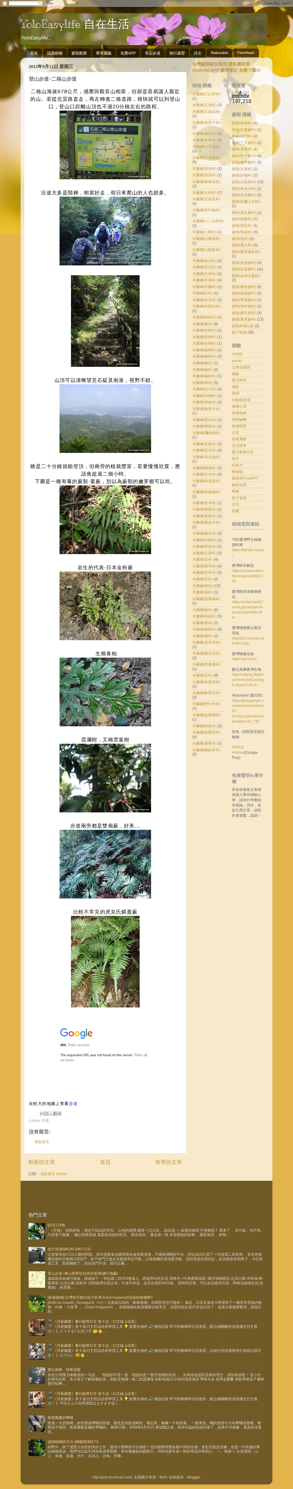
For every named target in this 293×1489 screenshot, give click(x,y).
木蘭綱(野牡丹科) (206, 704)
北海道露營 (241, 367)
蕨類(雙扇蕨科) (244, 300)
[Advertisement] (230, 857)
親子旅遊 (239, 332)
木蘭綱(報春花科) (206, 182)
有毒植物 (239, 413)
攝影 (235, 387)
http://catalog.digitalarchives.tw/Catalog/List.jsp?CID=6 (248, 679)
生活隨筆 (239, 445)
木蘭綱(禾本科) (204, 474)
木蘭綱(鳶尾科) (204, 743)
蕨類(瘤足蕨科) (244, 212)
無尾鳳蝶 (239, 439)
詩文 (198, 53)
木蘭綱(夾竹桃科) (206, 210)
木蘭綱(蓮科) (202, 592)
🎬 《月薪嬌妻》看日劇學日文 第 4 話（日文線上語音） (93, 1321)
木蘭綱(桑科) (202, 324)
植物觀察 (239, 426)
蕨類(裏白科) (242, 245)
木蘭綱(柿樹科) (204, 317)
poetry (237, 361)
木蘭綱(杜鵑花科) (206, 306)
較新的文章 (42, 1162)
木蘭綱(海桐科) (204, 396)
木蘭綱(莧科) (202, 579)
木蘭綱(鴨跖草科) (206, 750)
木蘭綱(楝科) (202, 363)
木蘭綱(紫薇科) (204, 516)
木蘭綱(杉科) (202, 293)
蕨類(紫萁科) (242, 225)
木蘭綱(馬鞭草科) (206, 732)
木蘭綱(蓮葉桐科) (206, 599)
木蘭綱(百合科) (204, 450)
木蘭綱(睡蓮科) (204, 468)
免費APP (128, 53)
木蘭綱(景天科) (204, 267)
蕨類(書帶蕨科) (244, 162)
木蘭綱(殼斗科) (204, 389)
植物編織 (239, 419)
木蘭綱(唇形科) (204, 168)
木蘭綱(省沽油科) (206, 457)
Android (238, 752)
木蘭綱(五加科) (204, 105)
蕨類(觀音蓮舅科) (246, 252)
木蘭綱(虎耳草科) (206, 642)
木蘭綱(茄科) (202, 559)
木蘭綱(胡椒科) (204, 540)
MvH (163, 1477)
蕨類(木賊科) (242, 169)
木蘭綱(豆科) (202, 675)
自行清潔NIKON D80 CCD (69, 1249)
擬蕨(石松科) (242, 136)
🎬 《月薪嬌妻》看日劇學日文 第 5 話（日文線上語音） (93, 1393)
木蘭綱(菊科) (202, 586)
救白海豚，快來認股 (64, 1369)
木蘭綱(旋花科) (204, 261)
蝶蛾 (235, 491)
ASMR (237, 354)
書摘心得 (239, 406)
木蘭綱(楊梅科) (204, 350)
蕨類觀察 (79, 53)
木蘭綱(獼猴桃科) (206, 433)
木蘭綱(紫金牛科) (206, 522)
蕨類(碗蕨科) (242, 219)
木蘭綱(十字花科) (206, 146)
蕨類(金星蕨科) (244, 269)
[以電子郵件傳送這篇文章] (42, 1113)
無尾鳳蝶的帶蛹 (60, 1418)
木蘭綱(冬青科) (204, 140)
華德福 (237, 472)
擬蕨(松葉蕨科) (244, 130)
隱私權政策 (238, 64)
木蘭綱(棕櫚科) (204, 343)
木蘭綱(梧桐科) (204, 337)
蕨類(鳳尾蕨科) (244, 319)
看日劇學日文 (243, 452)
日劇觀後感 (241, 400)
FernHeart (246, 53)
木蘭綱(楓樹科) (204, 356)
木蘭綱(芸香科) (204, 553)
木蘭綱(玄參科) (204, 444)
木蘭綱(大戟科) (204, 193)
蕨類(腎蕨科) (242, 232)
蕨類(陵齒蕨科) (244, 293)
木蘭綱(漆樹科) (204, 402)
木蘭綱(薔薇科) (204, 629)
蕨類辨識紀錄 (243, 326)
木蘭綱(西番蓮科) (206, 664)
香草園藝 (103, 53)
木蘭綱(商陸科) (204, 175)
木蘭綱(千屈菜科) (206, 157)
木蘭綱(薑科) (202, 623)
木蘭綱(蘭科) (202, 636)
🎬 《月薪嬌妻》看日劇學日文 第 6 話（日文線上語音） (93, 1345)
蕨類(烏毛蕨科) (244, 195)
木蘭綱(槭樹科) (204, 376)
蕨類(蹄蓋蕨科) (244, 263)
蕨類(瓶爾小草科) (246, 201)
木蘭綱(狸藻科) (204, 426)
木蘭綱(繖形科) (204, 533)
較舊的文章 (169, 1162)
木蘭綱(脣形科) (204, 546)
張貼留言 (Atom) (54, 1174)
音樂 (235, 511)
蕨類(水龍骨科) (244, 182)
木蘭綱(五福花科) (206, 111)
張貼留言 (42, 1142)
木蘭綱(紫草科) (204, 503)
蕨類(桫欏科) (242, 175)
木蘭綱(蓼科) (202, 610)
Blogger (193, 1477)
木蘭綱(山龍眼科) (206, 250)
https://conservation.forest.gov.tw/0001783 (248, 576)
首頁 (34, 53)
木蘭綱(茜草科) (204, 566)
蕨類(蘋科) (240, 239)
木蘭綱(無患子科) (206, 409)
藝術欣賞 (239, 485)
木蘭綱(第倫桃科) (206, 492)
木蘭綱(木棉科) (204, 274)
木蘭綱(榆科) (202, 369)
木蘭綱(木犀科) (204, 280)
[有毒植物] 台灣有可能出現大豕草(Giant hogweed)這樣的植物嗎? (100, 1297)
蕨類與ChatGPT (245, 478)
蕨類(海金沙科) (244, 188)
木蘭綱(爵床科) (204, 420)
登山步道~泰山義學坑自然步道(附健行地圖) (83, 1273)
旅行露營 (177, 53)
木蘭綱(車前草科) (206, 682)
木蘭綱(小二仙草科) (208, 221)
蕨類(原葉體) (242, 149)
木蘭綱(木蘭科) (204, 287)
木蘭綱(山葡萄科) (206, 239)
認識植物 (54, 53)
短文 (235, 458)
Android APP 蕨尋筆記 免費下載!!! (226, 70)
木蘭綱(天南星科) (206, 199)
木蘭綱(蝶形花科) (206, 653)
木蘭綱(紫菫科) (204, 509)
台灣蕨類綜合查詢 (209, 64)
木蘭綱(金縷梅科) (206, 715)
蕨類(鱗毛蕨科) (244, 313)
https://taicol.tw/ (244, 659)
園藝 (235, 374)
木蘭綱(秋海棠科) (206, 481)
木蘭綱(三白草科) (206, 94)
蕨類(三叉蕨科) (244, 143)
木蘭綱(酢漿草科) (206, 693)
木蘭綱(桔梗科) (204, 330)
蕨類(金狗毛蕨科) (246, 276)
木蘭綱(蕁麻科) (204, 616)
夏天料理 (239, 380)
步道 (73, 1103)
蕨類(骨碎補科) (244, 306)
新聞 (235, 393)
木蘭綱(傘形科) (204, 133)
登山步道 (152, 53)
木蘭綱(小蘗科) (204, 232)
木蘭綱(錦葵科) (204, 726)
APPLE (238, 747)
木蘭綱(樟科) (202, 383)
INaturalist (219, 53)
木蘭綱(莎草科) (204, 572)
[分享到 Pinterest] (59, 1113)
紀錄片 (237, 465)
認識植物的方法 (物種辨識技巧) (73, 1442)
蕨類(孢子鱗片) (244, 156)
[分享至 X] (51, 1113)
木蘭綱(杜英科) (204, 300)
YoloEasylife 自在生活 (75, 24)
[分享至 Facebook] (55, 1113)
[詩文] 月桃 (56, 1225)
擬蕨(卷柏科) (242, 123)
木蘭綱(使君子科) (206, 122)
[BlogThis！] (46, 1113)
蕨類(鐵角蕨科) (244, 287)
